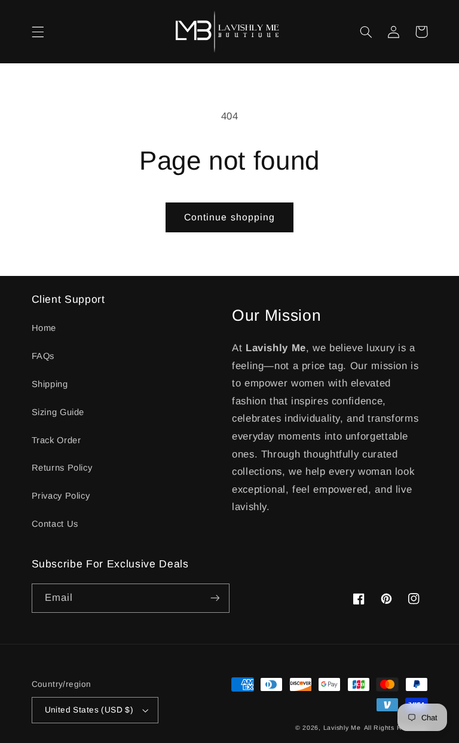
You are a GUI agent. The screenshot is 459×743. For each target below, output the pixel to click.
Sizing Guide (58, 412)
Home (44, 328)
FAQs (43, 356)
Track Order (56, 440)
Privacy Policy (61, 496)
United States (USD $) (89, 709)
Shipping (50, 384)
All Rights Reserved (396, 727)
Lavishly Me (342, 727)
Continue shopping (229, 217)
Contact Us (55, 524)
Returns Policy (62, 467)
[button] (37, 31)
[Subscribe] (215, 598)
